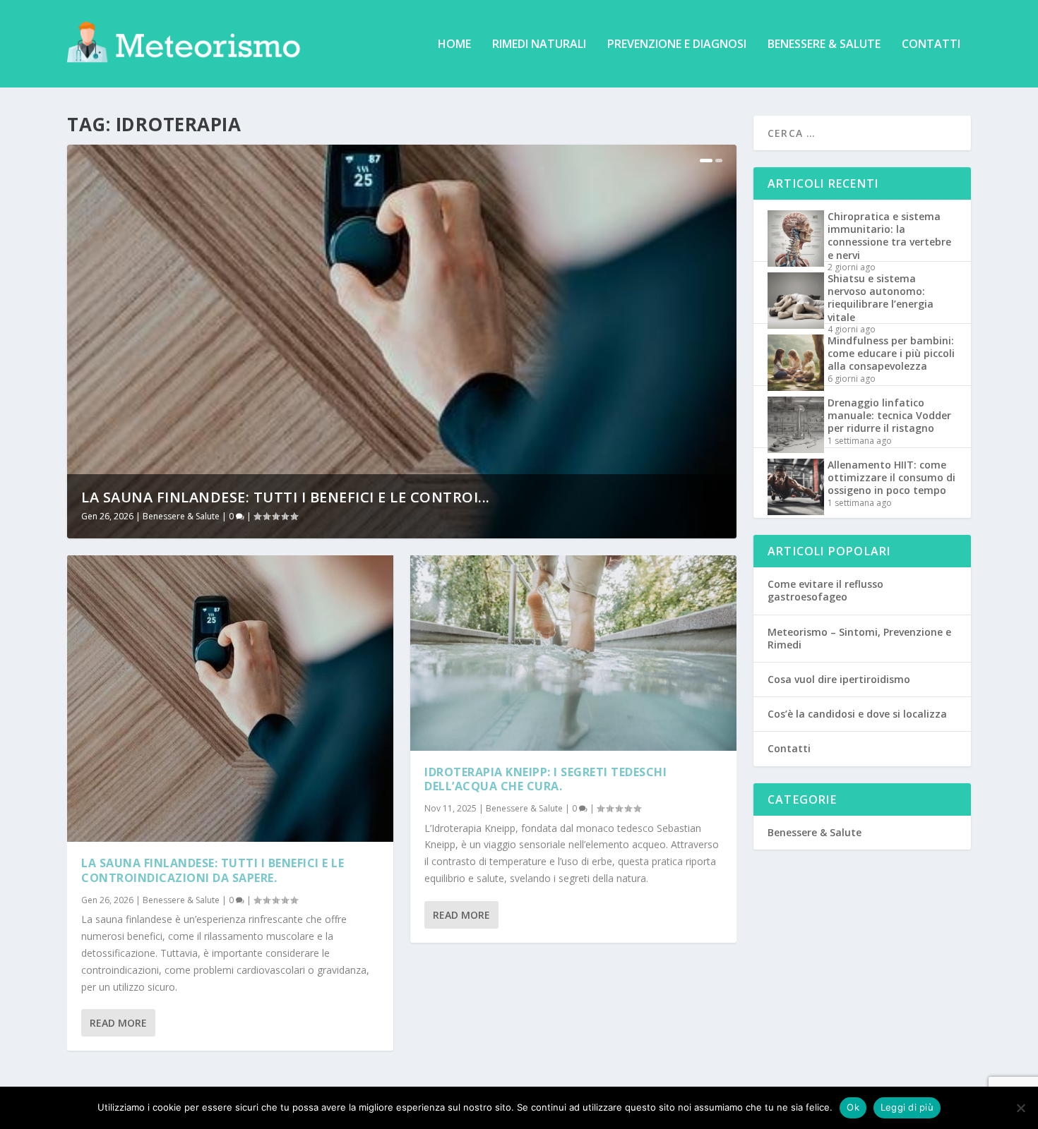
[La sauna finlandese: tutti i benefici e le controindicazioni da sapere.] (230, 699)
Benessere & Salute (824, 45)
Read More (118, 1023)
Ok (853, 1107)
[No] (1020, 1108)
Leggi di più (907, 1107)
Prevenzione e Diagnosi (676, 45)
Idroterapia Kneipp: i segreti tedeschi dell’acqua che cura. (545, 779)
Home (454, 45)
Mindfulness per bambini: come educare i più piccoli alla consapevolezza (891, 353)
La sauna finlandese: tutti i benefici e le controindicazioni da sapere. (212, 870)
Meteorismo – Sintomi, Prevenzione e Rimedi (859, 638)
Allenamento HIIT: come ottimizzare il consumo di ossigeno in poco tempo (891, 477)
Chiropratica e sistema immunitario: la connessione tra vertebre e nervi (889, 236)
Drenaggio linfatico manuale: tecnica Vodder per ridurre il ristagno (889, 415)
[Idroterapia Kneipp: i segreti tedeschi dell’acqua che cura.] (573, 653)
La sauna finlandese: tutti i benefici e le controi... (285, 497)
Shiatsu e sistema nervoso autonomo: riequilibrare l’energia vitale (880, 298)
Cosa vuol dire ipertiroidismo (839, 679)
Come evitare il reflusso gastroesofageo (825, 590)
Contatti (931, 45)
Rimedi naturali (539, 45)
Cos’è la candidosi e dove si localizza (857, 713)
